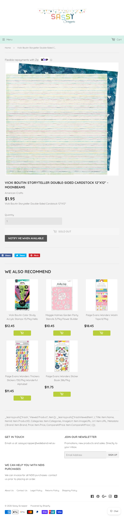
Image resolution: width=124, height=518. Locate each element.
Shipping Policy (69, 490)
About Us (9, 490)
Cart (119, 39)
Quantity (9, 214)
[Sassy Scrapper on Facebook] (92, 496)
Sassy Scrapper (19, 505)
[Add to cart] (22, 333)
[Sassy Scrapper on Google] (104, 496)
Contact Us (22, 490)
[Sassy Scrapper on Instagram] (110, 496)
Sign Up (112, 454)
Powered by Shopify (40, 505)
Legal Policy (36, 490)
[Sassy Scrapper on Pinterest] (98, 496)
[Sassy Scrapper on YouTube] (116, 496)
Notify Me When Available (26, 238)
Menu (9, 39)
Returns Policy (52, 490)
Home (8, 47)
